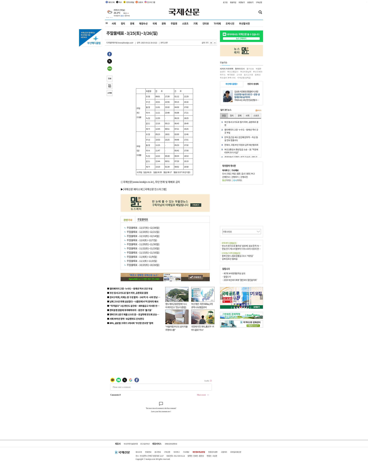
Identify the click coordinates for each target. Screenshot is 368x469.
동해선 (257, 75)
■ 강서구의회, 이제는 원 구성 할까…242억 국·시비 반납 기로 (134, 297)
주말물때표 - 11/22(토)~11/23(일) (143, 248)
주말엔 (174, 23)
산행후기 (235, 176)
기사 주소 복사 (109, 86)
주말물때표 (142, 219)
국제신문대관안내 (171, 444)
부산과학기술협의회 (131, 444)
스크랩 (109, 93)
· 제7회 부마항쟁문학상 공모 (233, 273)
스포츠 (185, 23)
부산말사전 (244, 23)
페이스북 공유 (109, 54)
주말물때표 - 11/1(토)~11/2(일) (142, 261)
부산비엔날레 (245, 72)
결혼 (238, 173)
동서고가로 (248, 75)
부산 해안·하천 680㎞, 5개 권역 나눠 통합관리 (202, 305)
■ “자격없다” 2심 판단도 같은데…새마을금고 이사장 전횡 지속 (135, 305)
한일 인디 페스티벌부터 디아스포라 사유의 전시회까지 (244, 248)
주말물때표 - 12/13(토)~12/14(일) (143, 236)
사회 (114, 23)
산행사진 (244, 176)
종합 (224, 115)
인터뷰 (206, 23)
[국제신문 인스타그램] (155, 189)
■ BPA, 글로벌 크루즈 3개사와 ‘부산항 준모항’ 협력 (130, 323)
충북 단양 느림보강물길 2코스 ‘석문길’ (237, 255)
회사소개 (139, 452)
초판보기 (250, 2)
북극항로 (231, 75)
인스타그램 (151, 2)
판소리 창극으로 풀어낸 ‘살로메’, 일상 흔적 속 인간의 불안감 (246, 245)
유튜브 (140, 2)
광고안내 (158, 452)
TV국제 (217, 23)
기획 (195, 23)
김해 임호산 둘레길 (229, 258)
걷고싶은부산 (145, 444)
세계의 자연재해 (226, 69)
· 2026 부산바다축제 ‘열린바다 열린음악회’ (239, 279)
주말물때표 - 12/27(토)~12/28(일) (143, 227)
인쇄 (109, 79)
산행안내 (225, 176)
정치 (123, 23)
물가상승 (250, 69)
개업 (233, 173)
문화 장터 (229, 243)
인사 (224, 173)
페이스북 (111, 2)
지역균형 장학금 (244, 78)
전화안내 (148, 452)
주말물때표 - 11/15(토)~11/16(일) (143, 252)
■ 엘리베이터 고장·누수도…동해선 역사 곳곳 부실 (129, 288)
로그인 (225, 2)
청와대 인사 (240, 69)
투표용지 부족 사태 (227, 78)
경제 (132, 23)
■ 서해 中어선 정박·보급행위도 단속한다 (125, 318)
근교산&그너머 (231, 253)
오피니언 (230, 23)
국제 (155, 23)
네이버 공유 (109, 69)
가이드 (226, 180)
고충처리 (224, 452)
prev (221, 297)
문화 (164, 23)
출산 (243, 173)
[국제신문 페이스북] (133, 189)
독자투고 (177, 452)
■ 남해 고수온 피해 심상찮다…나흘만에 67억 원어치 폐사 (132, 301)
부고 (253, 173)
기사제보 (186, 452)
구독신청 (259, 2)
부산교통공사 (232, 72)
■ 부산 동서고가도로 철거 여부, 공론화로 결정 (127, 292)
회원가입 (233, 2)
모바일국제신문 (235, 452)
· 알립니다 (226, 276)
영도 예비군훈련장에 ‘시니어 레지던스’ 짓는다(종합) (176, 305)
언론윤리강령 (212, 452)
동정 (248, 173)
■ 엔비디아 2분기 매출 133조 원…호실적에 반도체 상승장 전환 (135, 314)
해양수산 (143, 23)
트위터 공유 (109, 62)
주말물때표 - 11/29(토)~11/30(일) (143, 244)
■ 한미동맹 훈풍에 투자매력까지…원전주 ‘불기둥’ (129, 310)
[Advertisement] (186, 68)
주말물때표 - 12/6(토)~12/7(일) (142, 240)
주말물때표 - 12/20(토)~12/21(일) (143, 231)
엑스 (120, 2)
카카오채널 (130, 2)
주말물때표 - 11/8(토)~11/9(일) (142, 256)
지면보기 (242, 2)
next (261, 297)
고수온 (239, 75)
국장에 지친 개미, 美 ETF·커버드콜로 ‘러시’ (202, 328)
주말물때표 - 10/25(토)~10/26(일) (143, 265)
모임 (229, 173)
